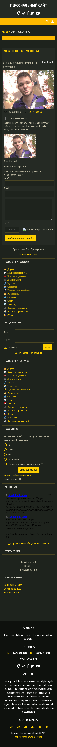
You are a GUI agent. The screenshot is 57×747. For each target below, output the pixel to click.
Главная (6, 51)
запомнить (12, 347)
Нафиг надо (13, 459)
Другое (10, 269)
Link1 (11, 727)
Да (9, 445)
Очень (10, 449)
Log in (35, 254)
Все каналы (12, 417)
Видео (15, 51)
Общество (12, 287)
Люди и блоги (14, 280)
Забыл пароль (21, 353)
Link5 (39, 727)
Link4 (32, 727)
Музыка (11, 283)
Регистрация (25, 254)
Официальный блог (13, 585)
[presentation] (7, 38)
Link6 (46, 727)
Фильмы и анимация (17, 308)
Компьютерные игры (17, 273)
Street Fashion (35, 112)
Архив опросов (23, 475)
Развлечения (13, 294)
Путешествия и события (18, 290)
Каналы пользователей (18, 421)
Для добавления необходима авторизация (28, 543)
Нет (9, 454)
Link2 (18, 727)
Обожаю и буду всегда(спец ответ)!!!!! (25, 464)
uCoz (39, 737)
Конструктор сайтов (25, 737)
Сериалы (11, 297)
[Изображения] (20, 146)
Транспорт (12, 304)
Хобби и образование (17, 311)
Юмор (10, 315)
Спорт (10, 301)
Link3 (25, 727)
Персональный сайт (28, 5)
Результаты (9, 475)
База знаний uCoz (12, 592)
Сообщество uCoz (12, 588)
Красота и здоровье (29, 51)
